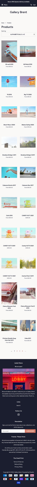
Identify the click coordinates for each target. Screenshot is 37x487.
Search (18, 405)
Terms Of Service (18, 462)
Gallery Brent (18, 12)
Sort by (3, 31)
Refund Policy (18, 464)
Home (2, 23)
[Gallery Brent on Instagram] (18, 415)
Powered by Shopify (28, 472)
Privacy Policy (18, 467)
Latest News (18, 363)
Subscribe (30, 431)
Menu (5, 5)
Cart (34, 5)
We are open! (18, 366)
